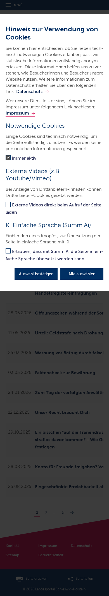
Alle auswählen (81, 274)
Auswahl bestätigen (36, 274)
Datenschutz (29, 91)
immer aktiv (24, 158)
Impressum (17, 113)
